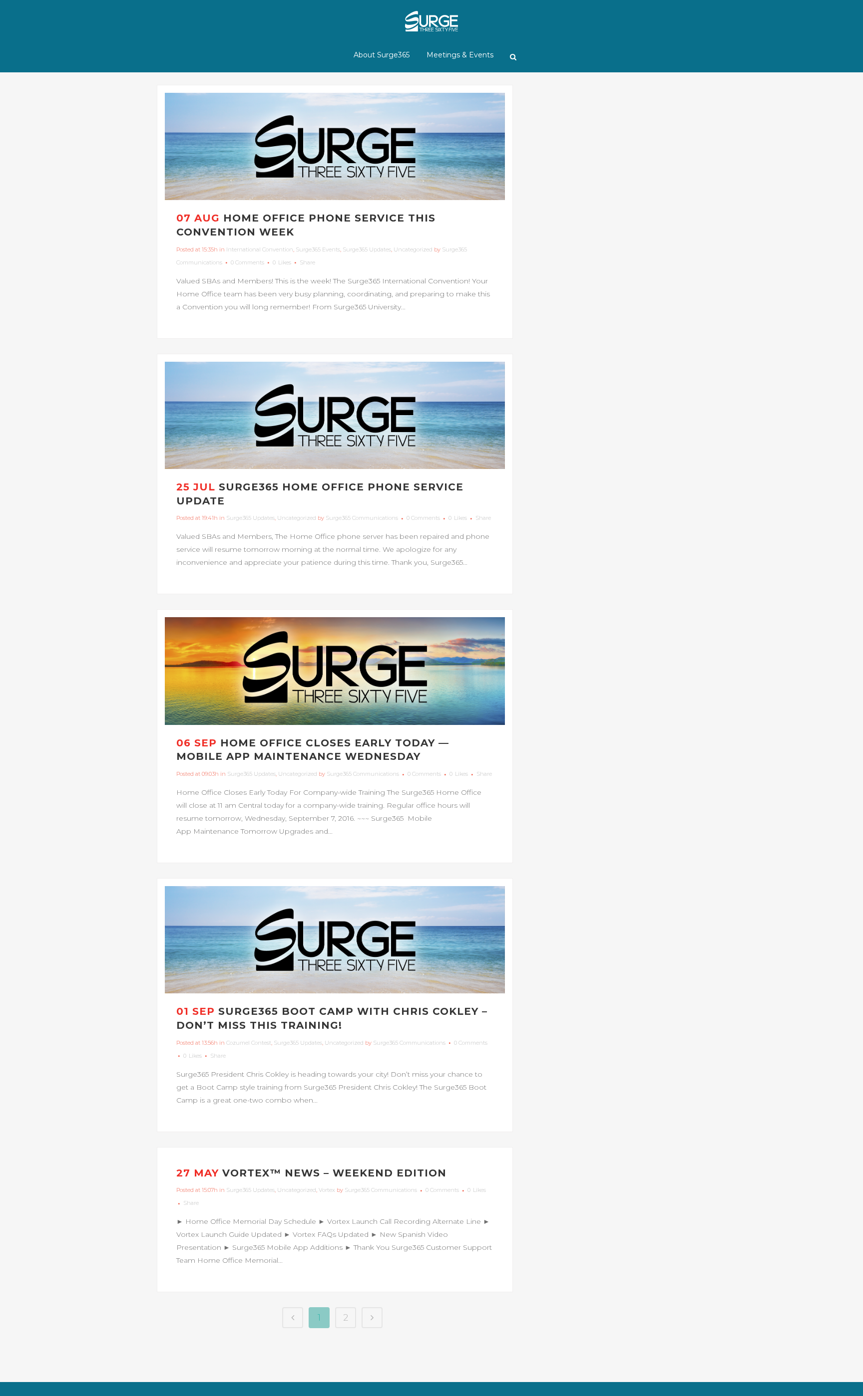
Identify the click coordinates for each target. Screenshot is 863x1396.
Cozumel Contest (248, 1042)
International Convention (259, 249)
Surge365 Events (318, 249)
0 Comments (247, 262)
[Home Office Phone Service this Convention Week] (335, 146)
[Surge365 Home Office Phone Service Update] (335, 415)
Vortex (327, 1189)
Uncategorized (413, 249)
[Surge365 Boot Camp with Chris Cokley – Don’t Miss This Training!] (335, 939)
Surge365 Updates (367, 249)
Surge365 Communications (362, 517)
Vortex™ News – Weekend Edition (334, 1173)
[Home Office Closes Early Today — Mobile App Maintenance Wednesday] (335, 670)
